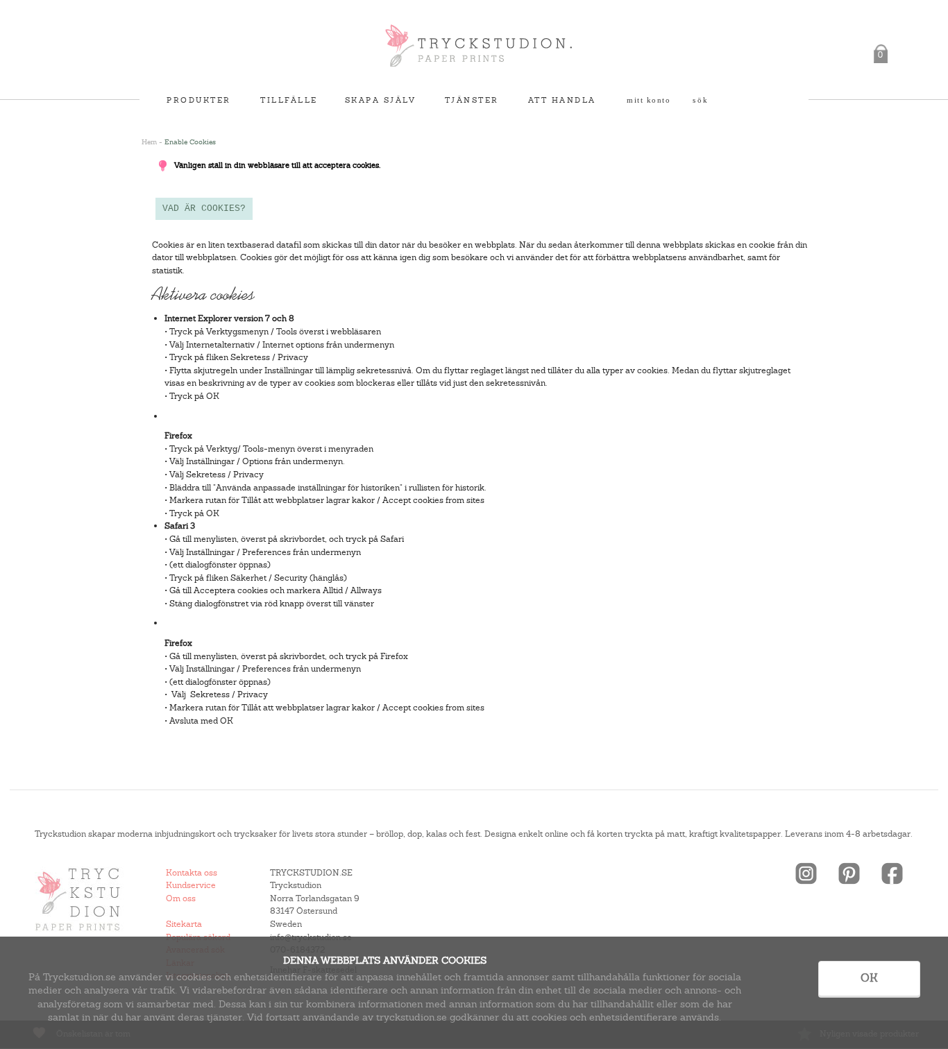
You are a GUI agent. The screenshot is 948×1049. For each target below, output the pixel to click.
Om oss (181, 898)
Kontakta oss (191, 872)
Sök (701, 100)
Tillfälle (289, 100)
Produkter (199, 100)
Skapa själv (380, 100)
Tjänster (472, 100)
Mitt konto (648, 100)
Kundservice (191, 885)
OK (869, 978)
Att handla (562, 100)
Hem (149, 141)
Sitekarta (184, 924)
